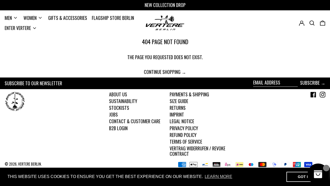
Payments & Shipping (189, 94)
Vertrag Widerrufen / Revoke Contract (197, 151)
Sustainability (123, 101)
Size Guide (179, 101)
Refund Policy (183, 134)
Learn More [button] (218, 176)
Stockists (119, 107)
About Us (118, 94)
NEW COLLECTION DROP (165, 5)
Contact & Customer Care (134, 121)
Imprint (177, 114)
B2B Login (118, 128)
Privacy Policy (184, 128)
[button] (323, 23)
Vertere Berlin (29, 164)
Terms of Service (186, 141)
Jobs (113, 114)
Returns (178, 107)
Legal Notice (182, 121)
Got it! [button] (304, 177)
